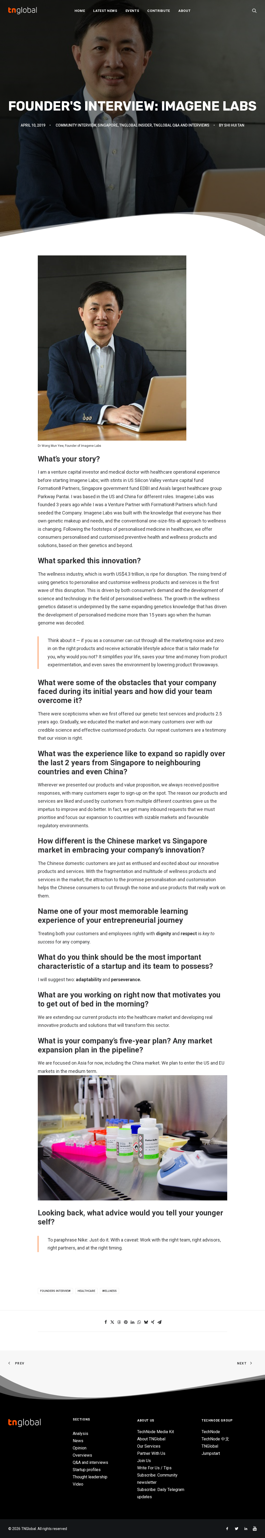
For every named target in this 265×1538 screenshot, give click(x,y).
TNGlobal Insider (135, 125)
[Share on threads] (119, 1322)
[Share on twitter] (112, 1322)
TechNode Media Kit (155, 1431)
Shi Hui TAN (234, 125)
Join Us (144, 1460)
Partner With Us (151, 1453)
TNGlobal (210, 1446)
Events (132, 11)
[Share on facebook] (105, 1322)
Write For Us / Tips (154, 1467)
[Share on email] (159, 1322)
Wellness (109, 1291)
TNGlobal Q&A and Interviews (181, 125)
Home (80, 11)
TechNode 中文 (215, 1438)
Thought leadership (90, 1476)
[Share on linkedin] (132, 1322)
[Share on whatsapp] (139, 1322)
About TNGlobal (151, 1438)
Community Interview (76, 125)
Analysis (80, 1433)
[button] (254, 10)
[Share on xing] (153, 1322)
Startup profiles (87, 1469)
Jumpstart (211, 1453)
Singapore (108, 125)
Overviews (82, 1455)
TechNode (211, 1431)
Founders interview (55, 1291)
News (78, 1440)
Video (78, 1484)
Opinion (79, 1448)
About (184, 11)
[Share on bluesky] (146, 1322)
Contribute (158, 11)
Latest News (105, 11)
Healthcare (86, 1291)
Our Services (148, 1446)
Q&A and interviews (90, 1462)
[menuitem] (80, 10)
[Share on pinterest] (126, 1322)
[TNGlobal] (22, 10)
